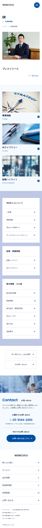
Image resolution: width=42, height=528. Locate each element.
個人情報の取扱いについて (9, 512)
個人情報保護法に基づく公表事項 (11, 515)
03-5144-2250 (22, 420)
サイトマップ (5, 509)
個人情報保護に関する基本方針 (21, 509)
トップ (4, 26)
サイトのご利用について (8, 518)
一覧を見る (34, 76)
